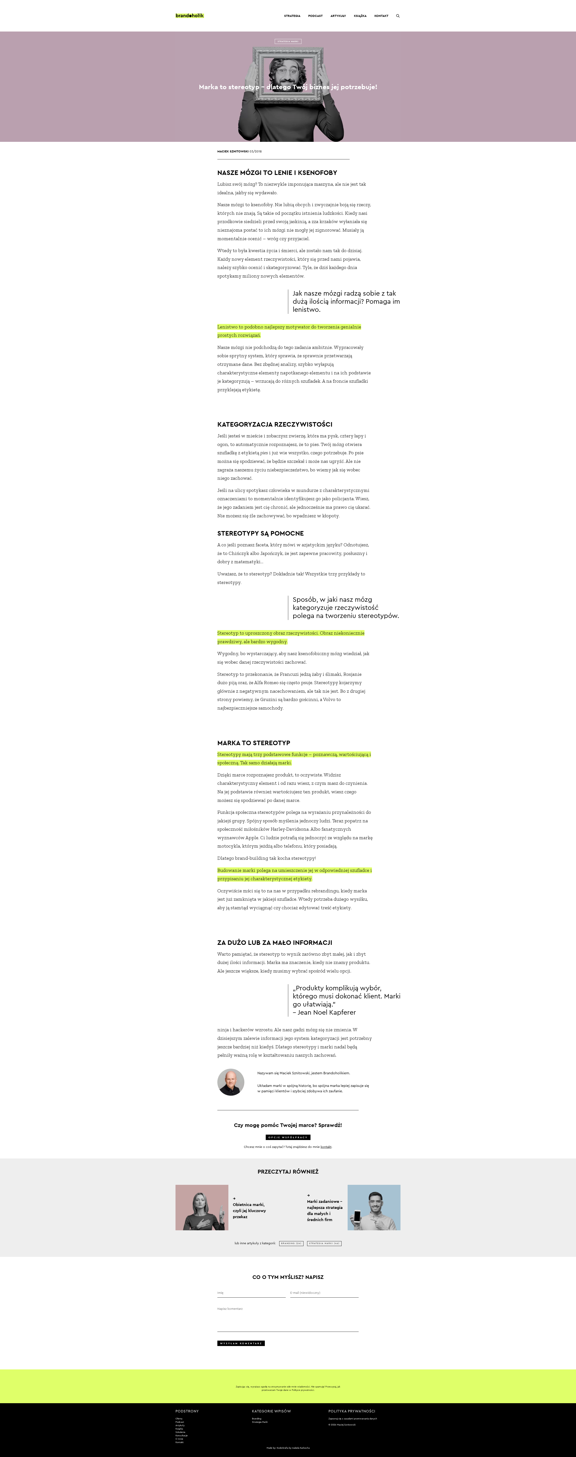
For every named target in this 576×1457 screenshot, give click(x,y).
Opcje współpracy (288, 1137)
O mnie (179, 1439)
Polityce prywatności (303, 1390)
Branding (256, 1419)
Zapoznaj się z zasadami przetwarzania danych (352, 1419)
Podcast (315, 16)
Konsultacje (182, 1435)
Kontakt (381, 16)
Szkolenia (180, 1432)
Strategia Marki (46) (324, 1243)
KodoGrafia (282, 1448)
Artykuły (338, 16)
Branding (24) (291, 1243)
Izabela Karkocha (301, 1448)
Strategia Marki (288, 41)
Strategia (292, 16)
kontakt (326, 1147)
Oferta (179, 1419)
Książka (360, 16)
